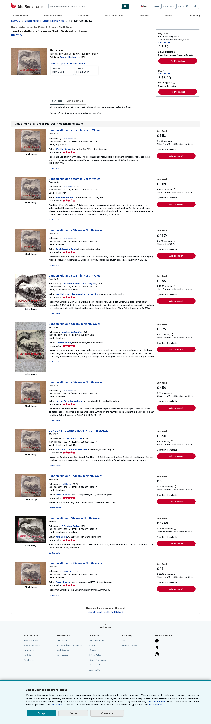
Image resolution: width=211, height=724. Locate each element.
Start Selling (194, 15)
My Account (168, 6)
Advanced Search (19, 15)
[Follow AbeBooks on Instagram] (157, 654)
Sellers (168, 15)
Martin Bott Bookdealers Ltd (71, 449)
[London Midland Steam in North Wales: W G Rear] (30, 542)
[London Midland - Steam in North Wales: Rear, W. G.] (30, 250)
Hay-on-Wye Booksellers (69, 401)
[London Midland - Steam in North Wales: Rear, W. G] (30, 403)
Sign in (156, 6)
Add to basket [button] (178, 60)
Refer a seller (62, 655)
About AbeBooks (96, 640)
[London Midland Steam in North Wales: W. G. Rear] (30, 371)
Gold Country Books (66, 249)
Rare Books (83, 15)
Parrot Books (63, 494)
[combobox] (85, 6)
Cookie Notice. (58, 704)
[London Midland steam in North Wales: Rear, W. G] (30, 151)
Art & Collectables (114, 15)
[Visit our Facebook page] (157, 641)
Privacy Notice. (156, 704)
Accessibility (94, 670)
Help (195, 6)
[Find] (125, 6)
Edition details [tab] (75, 100)
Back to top (105, 626)
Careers (92, 650)
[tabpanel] (101, 110)
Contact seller (55, 168)
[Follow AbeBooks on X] (157, 648)
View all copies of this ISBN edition (68, 63)
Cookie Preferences (97, 660)
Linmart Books (63, 342)
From (58, 70)
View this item (164, 42)
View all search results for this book (105, 612)
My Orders (28, 655)
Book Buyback (63, 650)
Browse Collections (53, 15)
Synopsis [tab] (57, 100)
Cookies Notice (95, 665)
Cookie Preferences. (156, 701)
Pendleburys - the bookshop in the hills (77, 294)
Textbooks (144, 15)
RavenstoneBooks (65, 197)
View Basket (29, 660)
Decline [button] (73, 713)
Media (92, 645)
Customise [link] (107, 713)
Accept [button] (41, 713)
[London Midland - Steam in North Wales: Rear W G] (30, 496)
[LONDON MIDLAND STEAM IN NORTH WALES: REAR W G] (30, 451)
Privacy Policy (95, 655)
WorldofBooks (63, 149)
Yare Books (61, 536)
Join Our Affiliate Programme (69, 645)
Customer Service (129, 645)
